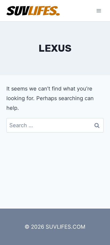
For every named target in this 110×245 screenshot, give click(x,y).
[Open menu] (99, 10)
